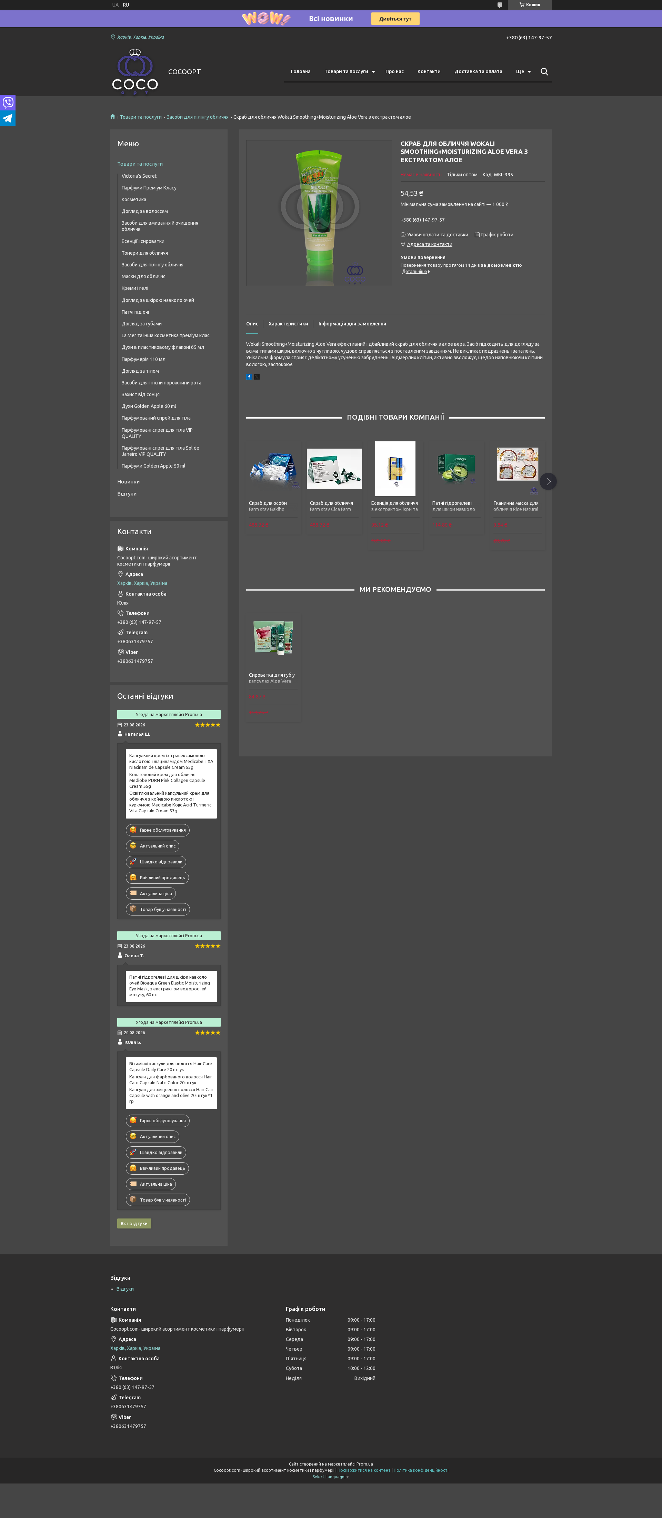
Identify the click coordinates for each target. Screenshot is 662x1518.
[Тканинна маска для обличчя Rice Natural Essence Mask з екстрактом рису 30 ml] (517, 468)
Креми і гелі (135, 288)
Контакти (429, 71)
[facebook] (249, 378)
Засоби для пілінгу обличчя (198, 117)
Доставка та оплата (478, 71)
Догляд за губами (142, 323)
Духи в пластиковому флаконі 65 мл (163, 347)
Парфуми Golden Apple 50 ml (153, 466)
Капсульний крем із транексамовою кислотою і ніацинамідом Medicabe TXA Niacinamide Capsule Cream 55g (171, 761)
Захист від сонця (141, 394)
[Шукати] (543, 72)
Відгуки (127, 494)
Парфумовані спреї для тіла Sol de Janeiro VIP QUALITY (160, 451)
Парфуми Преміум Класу (149, 187)
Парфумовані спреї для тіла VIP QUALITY (157, 433)
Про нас (394, 71)
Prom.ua (365, 1464)
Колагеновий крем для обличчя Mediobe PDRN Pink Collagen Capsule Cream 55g (167, 780)
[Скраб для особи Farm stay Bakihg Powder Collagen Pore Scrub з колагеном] (273, 468)
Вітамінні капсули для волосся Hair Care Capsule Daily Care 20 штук (170, 1066)
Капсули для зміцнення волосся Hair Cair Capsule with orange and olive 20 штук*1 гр (171, 1095)
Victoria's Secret (139, 176)
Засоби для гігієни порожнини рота (161, 382)
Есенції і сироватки (143, 241)
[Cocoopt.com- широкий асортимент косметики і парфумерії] (135, 72)
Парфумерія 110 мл (144, 359)
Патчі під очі (135, 312)
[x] (257, 378)
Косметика (134, 199)
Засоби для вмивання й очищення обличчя (160, 226)
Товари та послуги (346, 71)
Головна (301, 71)
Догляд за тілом (140, 371)
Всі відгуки (134, 1223)
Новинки (128, 481)
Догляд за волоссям (145, 211)
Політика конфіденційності (421, 1470)
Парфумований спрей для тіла (156, 418)
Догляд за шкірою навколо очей (158, 300)
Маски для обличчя (144, 276)
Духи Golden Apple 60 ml (149, 406)
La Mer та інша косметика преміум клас (166, 335)
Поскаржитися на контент (364, 1470)
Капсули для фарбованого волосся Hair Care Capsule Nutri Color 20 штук (170, 1079)
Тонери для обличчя (145, 253)
